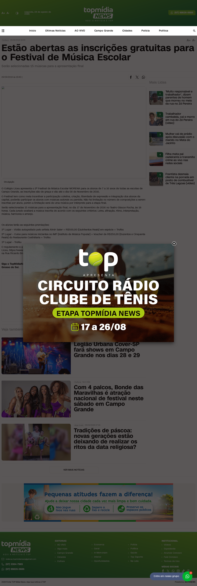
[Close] (174, 244)
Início (32, 30)
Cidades (127, 30)
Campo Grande (103, 30)
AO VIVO (80, 30)
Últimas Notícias (55, 30)
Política (163, 30)
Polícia (145, 30)
